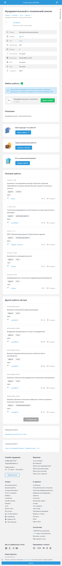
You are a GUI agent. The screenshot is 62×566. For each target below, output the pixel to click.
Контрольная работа (11, 490)
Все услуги (8, 511)
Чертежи (7, 503)
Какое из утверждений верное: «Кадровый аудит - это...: (23, 448)
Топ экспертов (37, 506)
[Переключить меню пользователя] (5, 2)
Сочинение (8, 498)
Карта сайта (37, 522)
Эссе (20, 41)
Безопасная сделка (39, 501)
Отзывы (35, 503)
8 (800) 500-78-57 (11, 461)
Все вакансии (37, 463)
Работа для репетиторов (40, 468)
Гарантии (36, 495)
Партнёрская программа (40, 511)
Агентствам (36, 508)
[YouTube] (17, 548)
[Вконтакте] (6, 548)
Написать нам (12, 475)
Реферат (7, 495)
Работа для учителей (39, 471)
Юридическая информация (41, 493)
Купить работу (22, 132)
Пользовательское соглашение (43, 488)
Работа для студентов (40, 474)
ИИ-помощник (11, 522)
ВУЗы (34, 519)
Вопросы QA (11, 519)
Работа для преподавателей (42, 466)
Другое (21, 36)
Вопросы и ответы (38, 514)
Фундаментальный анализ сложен (16, 434)
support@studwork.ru (11, 463)
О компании (36, 485)
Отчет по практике (10, 493)
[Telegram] (13, 548)
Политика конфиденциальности (43, 490)
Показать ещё (32, 419)
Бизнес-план (9, 508)
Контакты (36, 516)
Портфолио (11, 516)
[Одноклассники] (10, 548)
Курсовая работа (10, 488)
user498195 (16, 22)
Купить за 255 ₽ (48, 100)
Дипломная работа (11, 485)
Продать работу (22, 163)
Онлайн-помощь (10, 501)
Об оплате (36, 498)
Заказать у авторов (23, 148)
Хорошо (31, 563)
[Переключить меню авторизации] (56, 2)
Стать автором (37, 461)
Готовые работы (12, 514)
